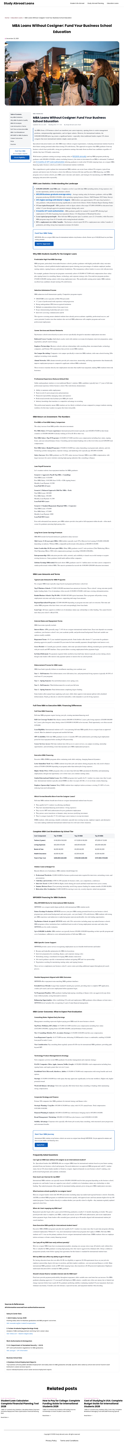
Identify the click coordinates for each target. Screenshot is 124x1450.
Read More (4, 1417)
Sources (13, 144)
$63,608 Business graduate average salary (53, 194)
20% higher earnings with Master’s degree (53, 200)
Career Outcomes (16, 138)
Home (7, 18)
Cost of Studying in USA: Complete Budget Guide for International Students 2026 (103, 1403)
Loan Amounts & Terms (18, 126)
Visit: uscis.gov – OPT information (17, 1350)
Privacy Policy (51, 1440)
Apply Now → (41, 1145)
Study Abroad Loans (19, 3)
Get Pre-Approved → (44, 244)
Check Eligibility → (20, 157)
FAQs (12, 141)
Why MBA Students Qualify (19, 120)
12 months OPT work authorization (50, 211)
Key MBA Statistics (16, 117)
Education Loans (112, 3)
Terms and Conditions (69, 1440)
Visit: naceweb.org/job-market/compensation (21, 1323)
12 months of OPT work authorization (50, 162)
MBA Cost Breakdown (18, 132)
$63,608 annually (79, 156)
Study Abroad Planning (96, 3)
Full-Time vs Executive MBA (19, 129)
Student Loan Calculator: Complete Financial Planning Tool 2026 (20, 1403)
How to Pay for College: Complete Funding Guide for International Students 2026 (61, 1403)
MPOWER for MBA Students (19, 135)
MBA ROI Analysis (16, 123)
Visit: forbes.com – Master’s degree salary (20, 1334)
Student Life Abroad (77, 3)
